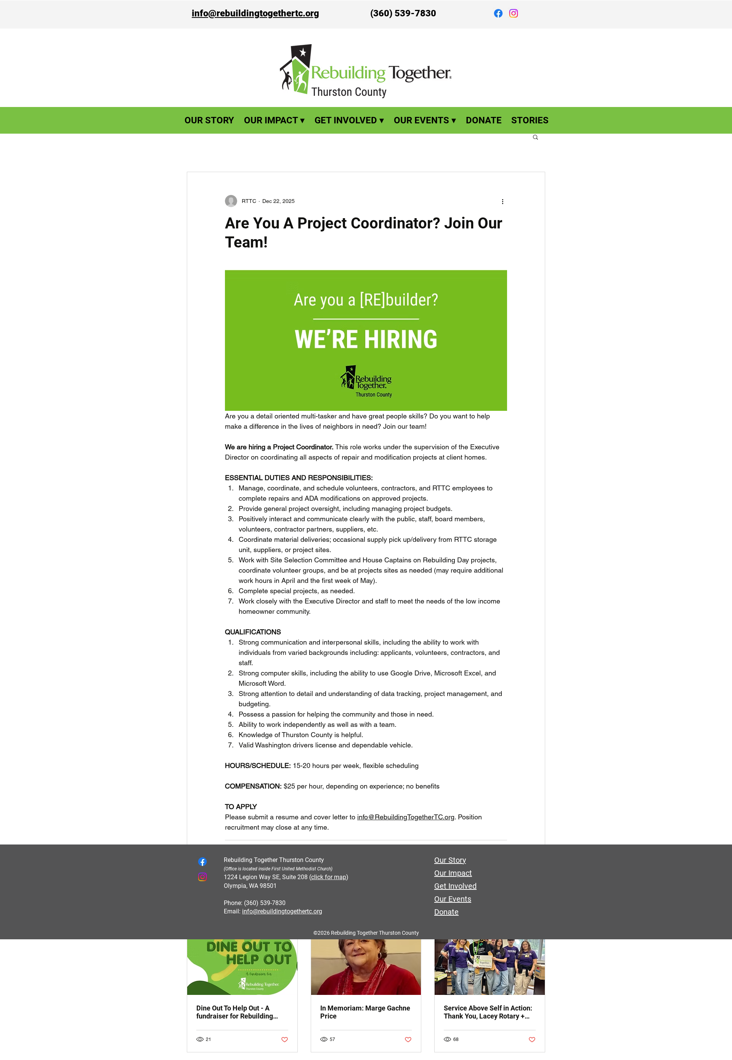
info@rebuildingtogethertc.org (255, 13)
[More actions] (502, 201)
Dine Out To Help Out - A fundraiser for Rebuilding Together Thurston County (236, 1012)
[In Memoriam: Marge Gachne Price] (366, 964)
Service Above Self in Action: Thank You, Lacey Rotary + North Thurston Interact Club (488, 1012)
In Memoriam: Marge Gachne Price (365, 1012)
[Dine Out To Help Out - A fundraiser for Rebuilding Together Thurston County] (242, 964)
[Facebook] (498, 13)
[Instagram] (513, 13)
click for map (328, 877)
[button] (535, 137)
